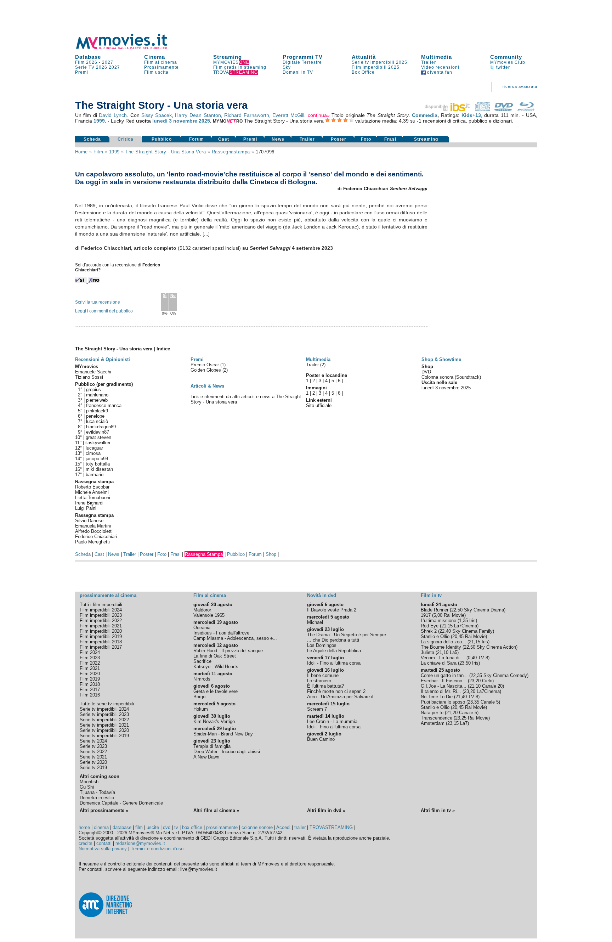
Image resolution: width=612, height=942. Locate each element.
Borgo (199, 696)
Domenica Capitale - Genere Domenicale (121, 803)
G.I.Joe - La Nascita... (443, 686)
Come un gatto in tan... (444, 675)
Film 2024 (90, 652)
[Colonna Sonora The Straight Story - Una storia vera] (482, 109)
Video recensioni (440, 67)
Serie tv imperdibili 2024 (104, 709)
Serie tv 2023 (93, 746)
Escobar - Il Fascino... (443, 680)
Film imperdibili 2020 (101, 631)
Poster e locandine (326, 375)
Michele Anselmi (92, 492)
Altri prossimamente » (104, 810)
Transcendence (436, 718)
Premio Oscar (205, 364)
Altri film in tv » (438, 810)
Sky (287, 67)
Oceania (201, 627)
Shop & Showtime (441, 359)
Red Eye (429, 625)
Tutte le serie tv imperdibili (107, 703)
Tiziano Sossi (89, 377)
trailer (300, 827)
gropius (93, 389)
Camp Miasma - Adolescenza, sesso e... (235, 638)
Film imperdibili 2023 (101, 615)
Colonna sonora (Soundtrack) (451, 377)
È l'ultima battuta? (325, 686)
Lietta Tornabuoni (92, 497)
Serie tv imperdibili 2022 (104, 719)
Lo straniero (319, 680)
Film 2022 (90, 663)
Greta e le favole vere (215, 691)
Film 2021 (90, 668)
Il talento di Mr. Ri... (441, 691)
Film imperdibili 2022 (101, 620)
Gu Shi (87, 787)
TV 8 (483, 657)
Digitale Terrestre (302, 62)
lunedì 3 (162, 121)
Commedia (424, 115)
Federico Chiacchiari (96, 536)
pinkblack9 (97, 410)
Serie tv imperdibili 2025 (379, 62)
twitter (502, 67)
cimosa (93, 453)
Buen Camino (321, 739)
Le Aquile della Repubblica (334, 650)
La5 (453, 652)
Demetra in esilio (97, 797)
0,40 (472, 657)
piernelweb (97, 400)
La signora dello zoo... (443, 641)
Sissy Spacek (156, 115)
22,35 (476, 675)
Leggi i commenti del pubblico (104, 311)
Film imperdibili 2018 (101, 641)
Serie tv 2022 (93, 751)
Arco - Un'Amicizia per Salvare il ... (343, 696)
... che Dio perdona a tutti (333, 640)
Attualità (364, 57)
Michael (315, 622)
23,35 (473, 702)
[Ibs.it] (448, 109)
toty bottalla (98, 464)
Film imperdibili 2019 (101, 636)
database (122, 827)
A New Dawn (206, 757)
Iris (472, 620)
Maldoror (202, 610)
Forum (196, 139)
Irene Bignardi (89, 503)
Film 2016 (90, 695)
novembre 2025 (191, 121)
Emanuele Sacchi (93, 371)
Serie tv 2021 (93, 757)
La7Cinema (465, 625)
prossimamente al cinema (108, 595)
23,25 (460, 718)
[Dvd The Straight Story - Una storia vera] (503, 109)
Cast (223, 139)
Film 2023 (90, 657)
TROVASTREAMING (331, 827)
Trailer (428, 62)
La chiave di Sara (439, 663)
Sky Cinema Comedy (505, 675)
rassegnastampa (231, 151)
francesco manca (103, 405)
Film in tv (431, 595)
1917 (426, 615)
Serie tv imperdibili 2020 (104, 730)
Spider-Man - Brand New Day (223, 734)
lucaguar (94, 448)
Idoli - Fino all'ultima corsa (334, 663)
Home (81, 151)
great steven (98, 437)
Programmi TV (303, 57)
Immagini (316, 387)
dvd (166, 827)
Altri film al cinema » (216, 810)
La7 (464, 723)
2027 (107, 62)
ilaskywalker (97, 442)
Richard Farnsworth (246, 115)
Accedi (283, 827)
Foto (366, 139)
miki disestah (99, 469)
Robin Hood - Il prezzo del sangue (228, 650)
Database (88, 57)
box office (192, 827)
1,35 (463, 620)
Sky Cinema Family (472, 631)
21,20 (452, 712)
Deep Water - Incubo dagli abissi (226, 751)
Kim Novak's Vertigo (214, 721)
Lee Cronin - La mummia (332, 721)
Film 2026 (86, 62)
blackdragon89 (101, 426)
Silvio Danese (89, 520)
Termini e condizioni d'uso (157, 848)
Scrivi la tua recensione (97, 302)
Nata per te (432, 712)
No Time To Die (437, 696)
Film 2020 (90, 673)
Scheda (92, 139)
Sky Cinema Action (496, 647)
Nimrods (201, 679)
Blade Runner (434, 610)
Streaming (227, 57)
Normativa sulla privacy (103, 848)
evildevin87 (97, 432)
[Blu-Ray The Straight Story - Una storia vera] (525, 109)
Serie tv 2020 (93, 762)
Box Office (363, 72)
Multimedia (436, 57)
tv (176, 827)
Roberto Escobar (92, 487)
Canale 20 (492, 686)
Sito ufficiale (319, 405)
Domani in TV (298, 72)
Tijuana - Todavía (97, 792)
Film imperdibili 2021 (101, 625)
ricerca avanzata (520, 86)
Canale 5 (490, 702)
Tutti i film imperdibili (101, 604)
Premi (81, 72)
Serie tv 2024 (93, 741)
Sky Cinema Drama (484, 610)
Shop (271, 554)
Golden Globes (206, 370)
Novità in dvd (321, 595)
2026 (101, 67)
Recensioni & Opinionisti (102, 359)
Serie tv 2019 (93, 767)
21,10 (442, 652)
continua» (319, 115)
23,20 (475, 680)
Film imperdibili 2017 (101, 647)
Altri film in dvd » (326, 810)
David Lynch (113, 115)
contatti (104, 843)
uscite (153, 827)
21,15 (447, 625)
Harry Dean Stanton (198, 115)
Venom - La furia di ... (443, 657)
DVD (426, 371)
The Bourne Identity (441, 647)
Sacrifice (202, 661)
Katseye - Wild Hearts (215, 666)
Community (506, 57)
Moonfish (89, 781)
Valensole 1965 (209, 615)
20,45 (458, 636)
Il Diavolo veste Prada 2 (331, 610)
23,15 (453, 723)
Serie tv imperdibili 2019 (104, 735)
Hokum (200, 709)
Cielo (487, 680)
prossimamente (222, 827)
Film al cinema (160, 62)
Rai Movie (454, 615)
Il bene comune (323, 675)
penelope (95, 416)
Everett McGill (288, 115)
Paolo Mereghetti (92, 542)
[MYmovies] (128, 48)
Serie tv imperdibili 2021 (104, 725)
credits (85, 843)
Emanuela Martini (93, 526)
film (98, 151)
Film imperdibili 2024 (101, 610)
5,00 (438, 615)
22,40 (445, 631)
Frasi (390, 139)
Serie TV (85, 67)
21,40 (461, 696)
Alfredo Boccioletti (94, 531)
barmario (94, 474)
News (278, 139)
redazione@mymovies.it (140, 843)
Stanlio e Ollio (435, 636)
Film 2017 (90, 689)
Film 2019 (90, 679)
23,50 (465, 663)
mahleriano (97, 394)
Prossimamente (161, 67)
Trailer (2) (315, 364)
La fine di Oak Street (214, 656)
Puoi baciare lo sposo (443, 702)
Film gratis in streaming (239, 67)
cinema (101, 827)
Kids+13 (471, 115)
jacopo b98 (97, 458)
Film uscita (156, 72)
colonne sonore (257, 827)
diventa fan (439, 72)
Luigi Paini (85, 508)
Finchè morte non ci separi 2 (336, 691)
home (84, 827)
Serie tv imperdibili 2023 (104, 714)
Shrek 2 (429, 631)
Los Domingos (321, 645)
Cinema (154, 57)
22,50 (457, 610)
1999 (99, 121)
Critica (126, 139)
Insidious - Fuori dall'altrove (221, 633)
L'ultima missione (438, 620)
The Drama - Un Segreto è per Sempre (346, 634)
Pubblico (162, 139)
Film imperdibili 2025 (376, 67)
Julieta (427, 652)
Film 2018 (90, 684)
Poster (338, 139)
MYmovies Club (507, 62)
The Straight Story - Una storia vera (165, 151)
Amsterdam (432, 723)
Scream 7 (317, 709)
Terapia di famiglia (212, 746)
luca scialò (97, 421)
